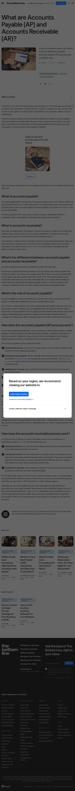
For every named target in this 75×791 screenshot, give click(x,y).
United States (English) (18, 394)
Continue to (21, 399)
